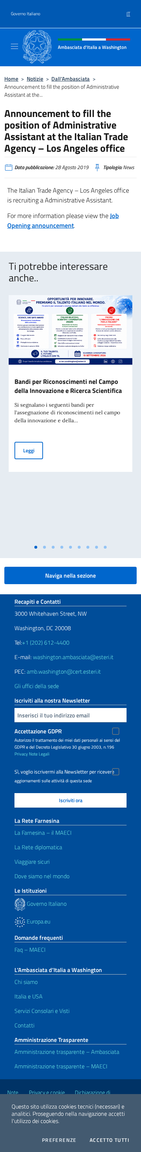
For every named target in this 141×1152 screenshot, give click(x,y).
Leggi (33, 450)
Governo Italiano (25, 14)
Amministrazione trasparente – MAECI (60, 1066)
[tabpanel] (70, 418)
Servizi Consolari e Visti (41, 1010)
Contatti (24, 1025)
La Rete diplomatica (38, 847)
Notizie (35, 79)
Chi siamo (26, 981)
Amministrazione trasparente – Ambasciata (66, 1051)
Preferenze (59, 1140)
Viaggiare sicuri (32, 861)
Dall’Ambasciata (70, 79)
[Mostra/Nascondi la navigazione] (14, 46)
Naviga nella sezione (70, 575)
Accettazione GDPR (38, 731)
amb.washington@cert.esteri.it (64, 671)
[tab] (35, 547)
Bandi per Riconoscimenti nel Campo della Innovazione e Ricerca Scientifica (68, 386)
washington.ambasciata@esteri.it (73, 657)
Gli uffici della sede (36, 686)
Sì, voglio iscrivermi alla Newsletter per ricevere (64, 772)
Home (11, 79)
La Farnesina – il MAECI (43, 832)
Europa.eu (37, 921)
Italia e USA (28, 996)
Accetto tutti (109, 1140)
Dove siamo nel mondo (41, 876)
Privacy (21, 753)
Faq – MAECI (30, 949)
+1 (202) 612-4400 (45, 642)
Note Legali (39, 753)
